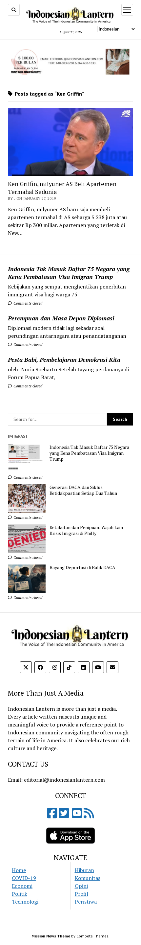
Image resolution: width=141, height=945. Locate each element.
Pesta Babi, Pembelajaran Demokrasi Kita (64, 359)
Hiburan (84, 870)
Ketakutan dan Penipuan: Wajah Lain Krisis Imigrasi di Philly (86, 530)
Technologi (25, 901)
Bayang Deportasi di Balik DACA (82, 567)
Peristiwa (86, 901)
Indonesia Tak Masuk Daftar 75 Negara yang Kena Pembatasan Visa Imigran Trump (69, 273)
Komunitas (87, 878)
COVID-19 (24, 878)
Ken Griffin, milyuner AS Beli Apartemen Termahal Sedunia (62, 188)
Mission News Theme (50, 935)
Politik (19, 893)
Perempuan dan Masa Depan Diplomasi (61, 318)
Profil (81, 893)
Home (19, 870)
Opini (81, 885)
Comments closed (27, 303)
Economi (22, 885)
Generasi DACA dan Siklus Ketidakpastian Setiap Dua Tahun (83, 490)
